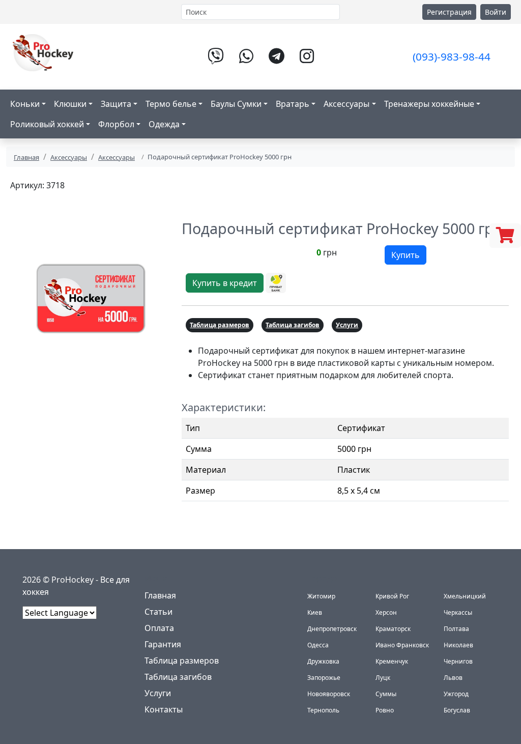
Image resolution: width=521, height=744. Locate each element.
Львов (453, 677)
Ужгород (456, 694)
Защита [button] (116, 103)
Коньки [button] (25, 103)
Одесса (318, 645)
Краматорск (393, 628)
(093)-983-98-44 (451, 56)
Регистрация (449, 12)
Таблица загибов (293, 325)
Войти (495, 12)
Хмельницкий (465, 596)
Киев (314, 612)
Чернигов (458, 661)
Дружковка (323, 661)
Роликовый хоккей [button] (47, 124)
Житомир (321, 596)
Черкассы (458, 612)
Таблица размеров (219, 325)
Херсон (386, 612)
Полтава (456, 628)
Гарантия (162, 644)
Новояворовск (328, 694)
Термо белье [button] (171, 103)
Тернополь (323, 710)
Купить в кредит (224, 283)
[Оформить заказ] (505, 235)
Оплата (159, 628)
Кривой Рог (392, 596)
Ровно (384, 710)
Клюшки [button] (70, 103)
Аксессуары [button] (346, 103)
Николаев (458, 645)
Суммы (385, 694)
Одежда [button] (164, 124)
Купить (405, 255)
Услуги (347, 325)
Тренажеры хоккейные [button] (429, 103)
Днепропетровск (332, 628)
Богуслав (457, 710)
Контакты (163, 709)
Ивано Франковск (402, 645)
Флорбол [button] (116, 124)
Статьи (158, 611)
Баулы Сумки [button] (236, 103)
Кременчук (391, 661)
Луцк (382, 677)
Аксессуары (68, 157)
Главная (26, 157)
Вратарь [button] (292, 103)
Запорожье (323, 677)
